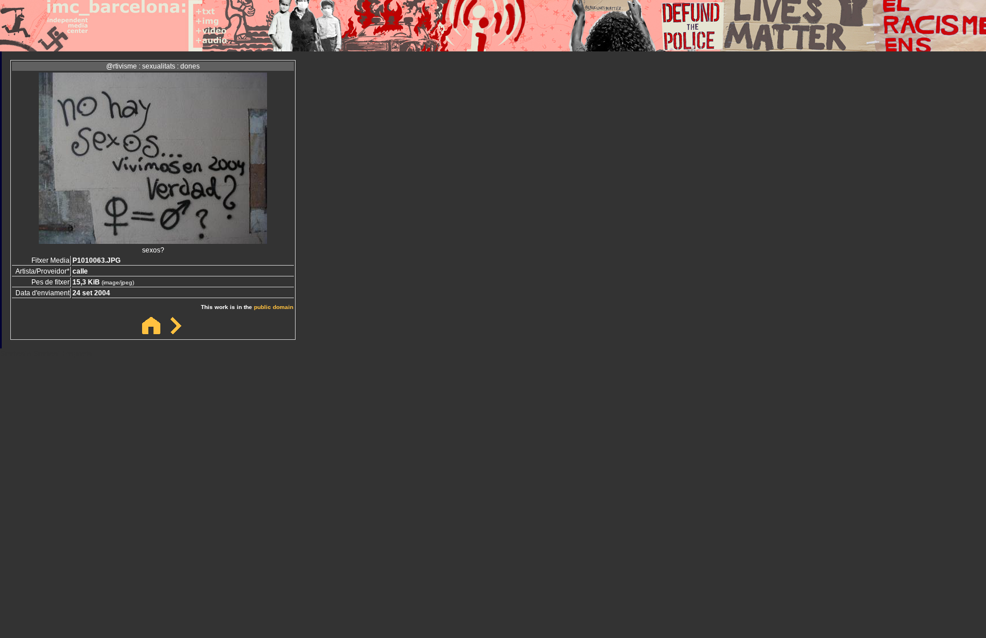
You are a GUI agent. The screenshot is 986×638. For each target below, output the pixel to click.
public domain (273, 307)
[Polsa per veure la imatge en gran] (153, 241)
